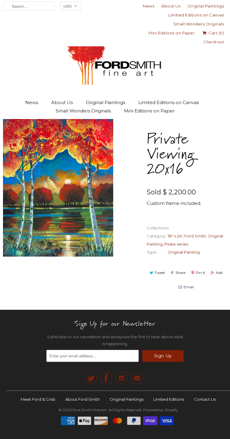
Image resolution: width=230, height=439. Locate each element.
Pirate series (176, 244)
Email (189, 287)
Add (219, 272)
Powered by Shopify (160, 410)
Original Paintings (205, 6)
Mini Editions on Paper (172, 33)
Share (180, 272)
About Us (170, 6)
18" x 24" (175, 236)
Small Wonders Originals (198, 24)
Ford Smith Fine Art (89, 410)
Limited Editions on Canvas (196, 15)
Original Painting (184, 252)
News (148, 6)
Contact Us (205, 399)
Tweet (160, 272)
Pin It (200, 272)
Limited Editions (168, 399)
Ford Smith (195, 236)
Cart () (216, 33)
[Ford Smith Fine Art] (115, 54)
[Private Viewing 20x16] (58, 188)
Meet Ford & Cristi (38, 399)
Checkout (213, 41)
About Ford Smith (82, 399)
